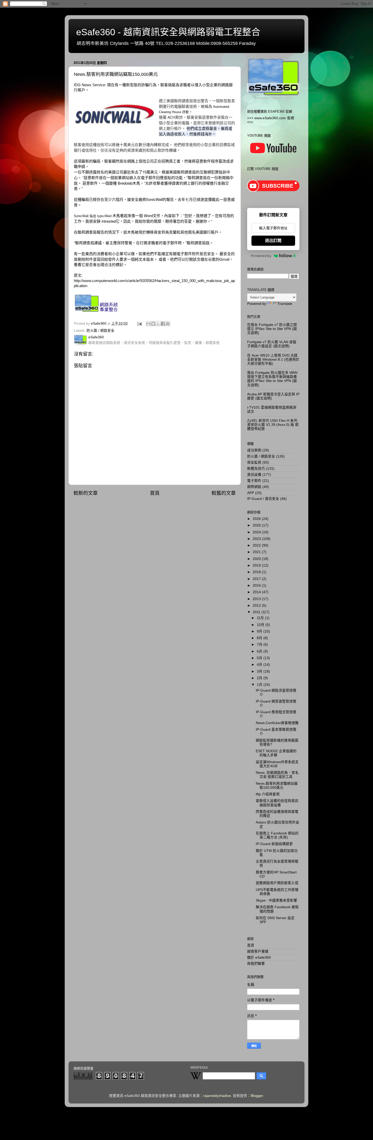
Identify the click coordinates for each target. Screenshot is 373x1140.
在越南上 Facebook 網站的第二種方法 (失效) (277, 835)
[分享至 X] (158, 323)
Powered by (261, 256)
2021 (257, 552)
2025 (257, 525)
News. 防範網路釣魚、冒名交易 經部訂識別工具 (277, 775)
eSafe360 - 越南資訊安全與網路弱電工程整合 (168, 32)
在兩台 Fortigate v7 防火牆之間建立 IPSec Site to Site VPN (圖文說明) (272, 329)
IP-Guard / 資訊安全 (263, 499)
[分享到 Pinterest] (167, 323)
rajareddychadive (217, 1096)
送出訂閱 (273, 240)
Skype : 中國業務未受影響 (276, 900)
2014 (257, 592)
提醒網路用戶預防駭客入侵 (277, 883)
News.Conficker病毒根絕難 (277, 723)
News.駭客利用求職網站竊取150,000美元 (277, 786)
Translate (284, 304)
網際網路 (254, 487)
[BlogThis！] (153, 323)
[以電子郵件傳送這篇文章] (148, 323)
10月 (261, 625)
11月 (261, 618)
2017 (257, 579)
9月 (260, 631)
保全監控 (254, 462)
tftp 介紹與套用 (268, 794)
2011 (257, 612)
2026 (257, 519)
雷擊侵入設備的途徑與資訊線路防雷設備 (277, 803)
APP (250, 493)
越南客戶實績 (257, 951)
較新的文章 (86, 493)
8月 (260, 638)
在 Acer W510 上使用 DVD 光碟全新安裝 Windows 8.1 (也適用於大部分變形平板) (273, 359)
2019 (257, 565)
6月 (260, 651)
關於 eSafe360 (259, 957)
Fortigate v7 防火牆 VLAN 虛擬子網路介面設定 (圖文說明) (271, 344)
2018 (257, 572)
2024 (257, 532)
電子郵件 (254, 481)
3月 (260, 671)
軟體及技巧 (256, 468)
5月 (260, 658)
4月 (260, 665)
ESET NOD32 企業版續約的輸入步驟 (276, 753)
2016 (257, 585)
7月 (260, 644)
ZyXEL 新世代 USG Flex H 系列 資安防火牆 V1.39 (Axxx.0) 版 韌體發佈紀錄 (273, 425)
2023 (257, 539)
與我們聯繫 (256, 964)
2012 (257, 605)
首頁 (155, 493)
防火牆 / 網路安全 (100, 330)
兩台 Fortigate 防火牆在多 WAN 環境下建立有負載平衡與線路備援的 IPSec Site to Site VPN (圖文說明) (272, 379)
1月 (260, 685)
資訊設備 (254, 475)
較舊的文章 (224, 493)
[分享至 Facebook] (162, 323)
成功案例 (254, 450)
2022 (257, 545)
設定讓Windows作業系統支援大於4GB (277, 764)
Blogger (257, 1096)
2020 (257, 559)
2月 (260, 678)
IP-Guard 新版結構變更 (274, 844)
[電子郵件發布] (139, 323)
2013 (257, 599)
